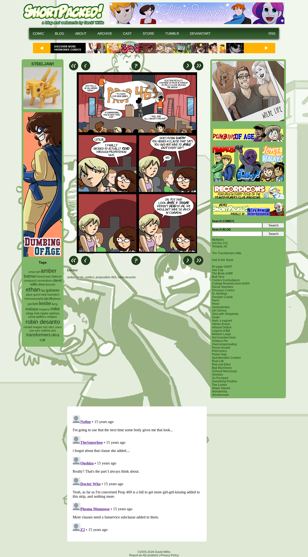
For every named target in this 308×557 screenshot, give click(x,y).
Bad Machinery (222, 368)
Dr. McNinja (219, 293)
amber (49, 271)
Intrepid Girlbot (221, 327)
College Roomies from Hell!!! (231, 283)
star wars (34, 330)
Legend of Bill (221, 330)
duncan (50, 284)
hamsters (53, 294)
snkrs (58, 327)
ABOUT (81, 33)
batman (30, 276)
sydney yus (48, 330)
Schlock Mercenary (224, 371)
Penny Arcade (221, 347)
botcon (57, 276)
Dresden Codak (222, 297)
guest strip (40, 294)
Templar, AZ (219, 246)
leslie (45, 303)
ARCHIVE (104, 33)
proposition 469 (106, 277)
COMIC (38, 33)
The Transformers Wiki (226, 253)
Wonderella (219, 391)
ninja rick (32, 313)
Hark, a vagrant (222, 320)
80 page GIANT (222, 266)
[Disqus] (137, 342)
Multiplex (218, 239)
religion (52, 316)
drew (41, 284)
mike (55, 308)
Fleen (215, 303)
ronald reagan (33, 327)
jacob (48, 298)
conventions (44, 280)
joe (30, 304)
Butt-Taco (218, 276)
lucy (55, 304)
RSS (272, 33)
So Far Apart (220, 378)
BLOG (59, 33)
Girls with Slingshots (225, 314)
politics (41, 316)
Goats (216, 317)
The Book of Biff (222, 273)
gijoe (29, 294)
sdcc (51, 327)
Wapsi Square (221, 388)
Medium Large (221, 334)
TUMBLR (172, 33)
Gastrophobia (221, 307)
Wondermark (220, 395)
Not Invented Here (224, 337)
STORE (148, 33)
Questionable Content (226, 357)
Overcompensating (224, 344)
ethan (33, 289)
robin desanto (43, 321)
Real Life (218, 361)
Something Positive (224, 381)
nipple (44, 313)
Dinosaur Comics (223, 290)
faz (43, 290)
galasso (52, 290)
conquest (30, 280)
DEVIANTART (200, 33)
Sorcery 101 (220, 243)
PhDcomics (219, 351)
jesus (57, 298)
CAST (127, 33)
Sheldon (217, 374)
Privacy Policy (169, 555)
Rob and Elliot (221, 364)
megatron (44, 309)
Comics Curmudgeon (226, 280)
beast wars (44, 276)
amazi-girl (34, 271)
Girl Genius (219, 310)
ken (35, 304)
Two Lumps (219, 384)
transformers (38, 334)
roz (45, 327)
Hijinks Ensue (221, 324)
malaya (32, 309)
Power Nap (219, 354)
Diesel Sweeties (222, 287)
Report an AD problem (143, 555)
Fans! (215, 300)
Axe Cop (217, 270)
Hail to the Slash (222, 260)
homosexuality (34, 298)
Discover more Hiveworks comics (67, 48)
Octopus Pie (220, 341)
